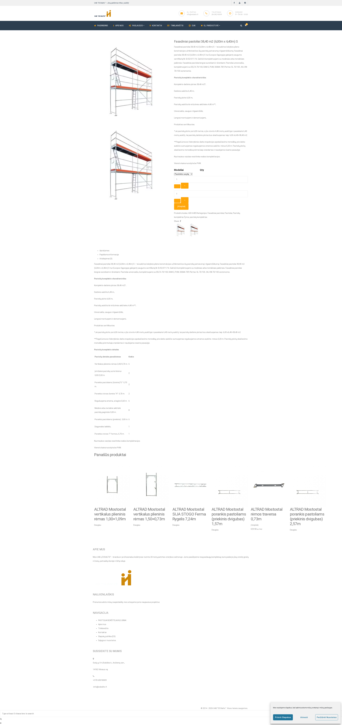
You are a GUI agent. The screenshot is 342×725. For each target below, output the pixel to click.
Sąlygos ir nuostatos (107, 640)
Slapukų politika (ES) (107, 636)
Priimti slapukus (283, 717)
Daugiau (97, 525)
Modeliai (179, 170)
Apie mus (102, 624)
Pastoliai (228, 213)
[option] (112, 495)
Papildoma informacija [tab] (109, 255)
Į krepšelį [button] (254, 525)
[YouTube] (239, 3)
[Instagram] (245, 3)
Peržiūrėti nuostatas (327, 717)
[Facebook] (234, 3)
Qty (202, 170)
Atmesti (304, 717)
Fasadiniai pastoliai (216, 213)
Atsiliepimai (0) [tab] (106, 259)
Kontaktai (102, 632)
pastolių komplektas (198, 217)
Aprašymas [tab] (104, 251)
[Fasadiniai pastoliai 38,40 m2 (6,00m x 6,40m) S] (131, 164)
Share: (177, 221)
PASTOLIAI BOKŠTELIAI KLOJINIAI (112, 620)
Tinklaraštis (103, 628)
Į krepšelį (181, 206)
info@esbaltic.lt (192, 14)
